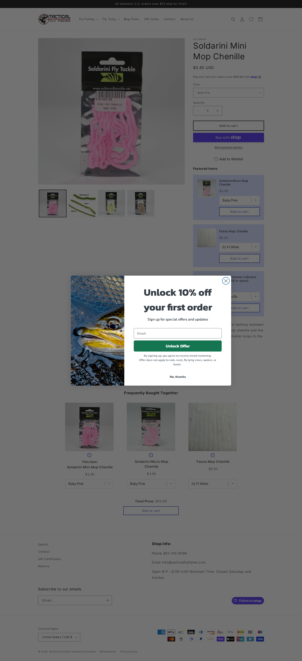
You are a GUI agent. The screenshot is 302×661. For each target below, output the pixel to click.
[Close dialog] (225, 280)
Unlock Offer (178, 346)
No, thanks (178, 376)
